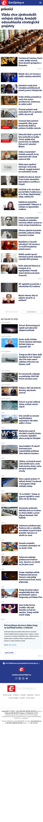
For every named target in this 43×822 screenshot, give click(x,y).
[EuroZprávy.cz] (14, 2)
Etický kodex (7, 695)
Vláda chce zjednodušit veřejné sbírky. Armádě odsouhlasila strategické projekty (20, 20)
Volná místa (30, 698)
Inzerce (37, 695)
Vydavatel (30, 695)
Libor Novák (12, 645)
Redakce (16, 695)
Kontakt (23, 695)
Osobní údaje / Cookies (17, 698)
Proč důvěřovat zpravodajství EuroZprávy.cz (22, 663)
